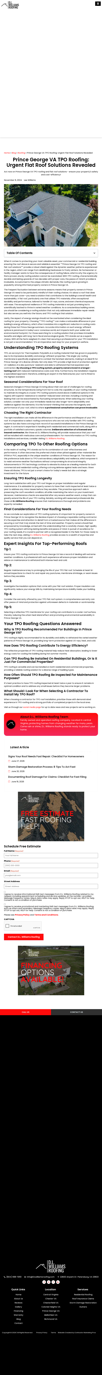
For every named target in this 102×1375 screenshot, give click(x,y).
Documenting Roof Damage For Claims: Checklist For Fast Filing (47, 777)
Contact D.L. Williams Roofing (24, 936)
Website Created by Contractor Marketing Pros (77, 1332)
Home (7, 152)
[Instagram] (49, 1282)
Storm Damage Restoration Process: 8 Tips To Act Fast (42, 767)
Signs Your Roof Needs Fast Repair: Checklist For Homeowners (46, 756)
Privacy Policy (41, 1332)
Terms (53, 1332)
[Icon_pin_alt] (53, 1282)
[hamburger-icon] (98, 3)
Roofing (21, 152)
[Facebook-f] (44, 1282)
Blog (14, 152)
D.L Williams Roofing (54, 438)
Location (50, 1289)
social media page (32, 707)
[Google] (58, 1282)
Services (82, 1289)
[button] (94, 253)
